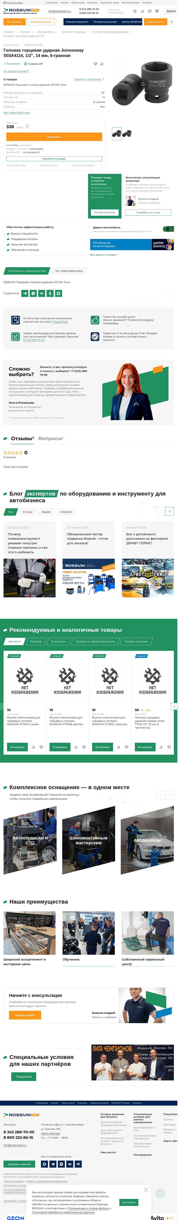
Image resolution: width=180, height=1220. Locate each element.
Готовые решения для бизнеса (112, 1115)
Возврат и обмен (169, 1131)
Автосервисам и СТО (144, 1129)
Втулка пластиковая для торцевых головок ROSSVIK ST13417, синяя (23, 721)
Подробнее (60, 321)
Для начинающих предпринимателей (114, 1124)
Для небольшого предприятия (111, 1132)
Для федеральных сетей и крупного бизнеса (112, 1140)
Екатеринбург (14, 3)
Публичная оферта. (14, 1181)
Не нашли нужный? (16, 71)
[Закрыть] (146, 1189)
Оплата (168, 1119)
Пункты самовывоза (84, 165)
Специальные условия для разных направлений (143, 1118)
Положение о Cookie (15, 1185)
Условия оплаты (48, 165)
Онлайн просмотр (105, 212)
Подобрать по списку (148, 212)
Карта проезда (50, 1133)
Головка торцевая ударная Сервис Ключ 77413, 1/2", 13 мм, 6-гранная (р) (150, 722)
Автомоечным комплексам (143, 1145)
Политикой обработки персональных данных (63, 1212)
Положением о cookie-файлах (88, 1208)
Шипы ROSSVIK (132, 21)
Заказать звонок (19, 1164)
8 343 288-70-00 (19, 1132)
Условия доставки (16, 165)
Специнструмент (77, 21)
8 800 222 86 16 (88, 13)
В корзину (54, 136)
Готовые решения (105, 21)
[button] (171, 21)
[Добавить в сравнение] (102, 64)
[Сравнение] (142, 11)
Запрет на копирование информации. (47, 1181)
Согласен (128, 1202)
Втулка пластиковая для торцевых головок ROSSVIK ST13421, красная (109, 721)
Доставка (169, 1124)
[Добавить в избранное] (95, 64)
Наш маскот (108, 1152)
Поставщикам (143, 1155)
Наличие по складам (54, 158)
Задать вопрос (25, 1015)
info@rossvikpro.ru (15, 1145)
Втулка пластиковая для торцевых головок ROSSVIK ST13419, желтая (66, 721)
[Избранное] (150, 11)
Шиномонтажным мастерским (145, 1137)
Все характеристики (17, 112)
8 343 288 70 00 (89, 9)
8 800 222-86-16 (18, 1137)
